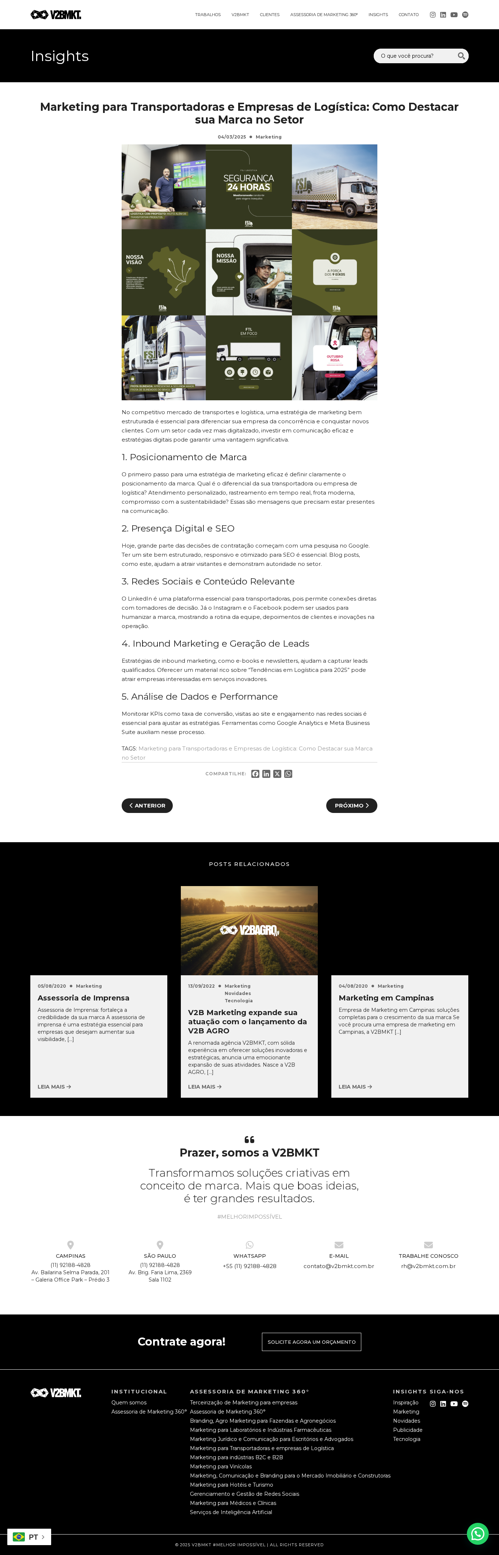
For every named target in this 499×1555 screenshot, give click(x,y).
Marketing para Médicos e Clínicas (233, 1503)
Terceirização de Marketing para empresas (243, 1402)
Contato (409, 14)
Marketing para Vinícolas (221, 1466)
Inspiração (406, 1402)
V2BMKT (240, 14)
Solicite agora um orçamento (312, 1342)
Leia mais (52, 1086)
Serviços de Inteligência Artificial (231, 1512)
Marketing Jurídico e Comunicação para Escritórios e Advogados (271, 1439)
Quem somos (128, 1402)
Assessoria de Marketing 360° (324, 14)
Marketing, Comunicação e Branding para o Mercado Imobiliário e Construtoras (290, 1475)
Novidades (238, 993)
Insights (378, 14)
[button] (478, 1534)
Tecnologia (239, 1000)
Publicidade (408, 1430)
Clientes (269, 14)
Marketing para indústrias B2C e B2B (236, 1457)
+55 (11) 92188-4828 (250, 1266)
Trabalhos (208, 14)
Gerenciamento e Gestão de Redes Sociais (244, 1494)
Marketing (269, 137)
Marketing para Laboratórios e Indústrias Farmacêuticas (260, 1430)
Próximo (350, 805)
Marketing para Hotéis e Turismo (231, 1485)
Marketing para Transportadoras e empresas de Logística (262, 1448)
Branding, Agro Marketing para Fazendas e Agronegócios (263, 1421)
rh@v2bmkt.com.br (428, 1266)
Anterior (149, 805)
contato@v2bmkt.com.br (339, 1266)
